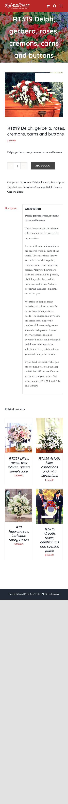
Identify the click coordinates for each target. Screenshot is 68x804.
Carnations (25, 182)
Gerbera (11, 192)
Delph (49, 187)
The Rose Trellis (32, 594)
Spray (61, 182)
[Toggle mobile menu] (61, 6)
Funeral (45, 182)
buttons (17, 187)
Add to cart (43, 165)
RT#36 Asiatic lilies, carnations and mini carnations (49, 467)
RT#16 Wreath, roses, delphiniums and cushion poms (49, 540)
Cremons (40, 187)
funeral (57, 187)
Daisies (36, 182)
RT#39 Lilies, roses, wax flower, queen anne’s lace (19, 464)
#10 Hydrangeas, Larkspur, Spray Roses (19, 533)
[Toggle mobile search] (54, 6)
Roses (54, 182)
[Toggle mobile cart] (48, 6)
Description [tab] (11, 208)
